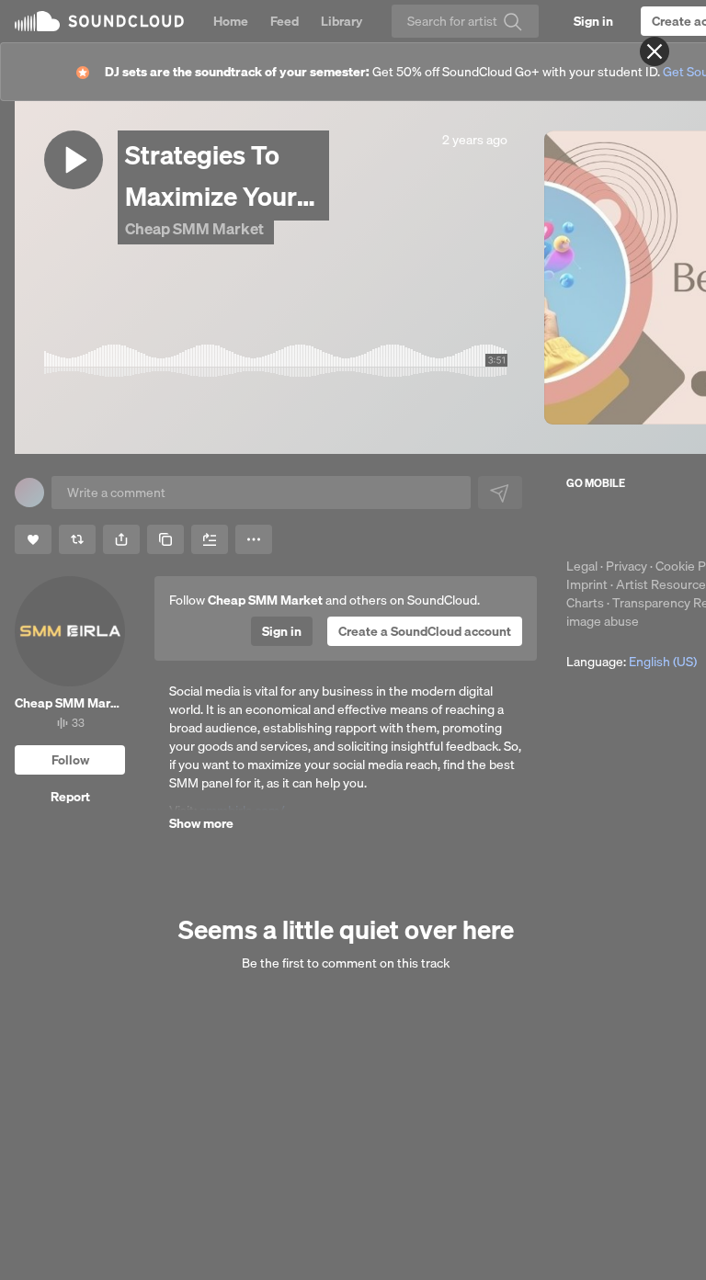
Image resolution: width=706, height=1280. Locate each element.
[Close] (654, 51)
